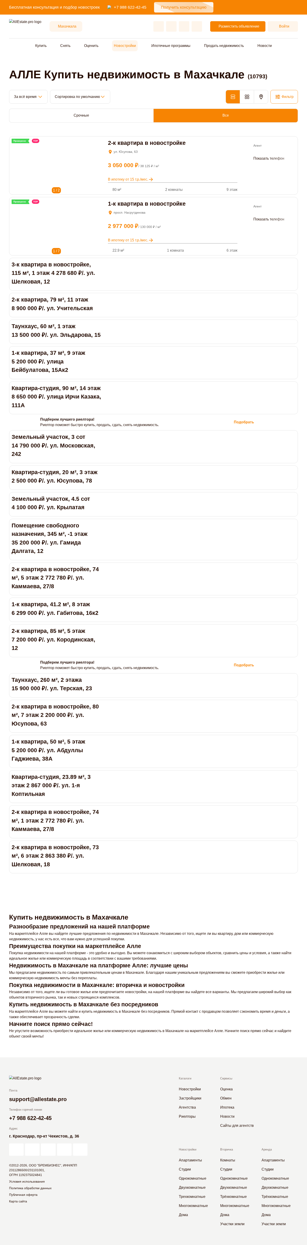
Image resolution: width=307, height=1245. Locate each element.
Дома (183, 1215)
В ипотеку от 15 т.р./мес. (128, 179)
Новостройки (125, 46)
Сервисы (226, 1078)
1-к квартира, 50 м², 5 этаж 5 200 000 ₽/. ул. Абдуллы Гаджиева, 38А (48, 750)
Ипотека (227, 1107)
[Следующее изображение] (21, 146)
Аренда (267, 1149)
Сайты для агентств (237, 1125)
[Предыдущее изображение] (15, 146)
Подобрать (244, 422)
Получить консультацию (184, 7)
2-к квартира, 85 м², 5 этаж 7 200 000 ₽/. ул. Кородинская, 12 (53, 639)
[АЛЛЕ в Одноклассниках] (64, 1149)
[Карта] (261, 97)
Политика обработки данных (30, 1188)
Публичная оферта (23, 1194)
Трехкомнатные (192, 1197)
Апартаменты (190, 1160)
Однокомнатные (192, 1178)
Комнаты (227, 1160)
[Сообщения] (184, 26)
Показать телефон (268, 158)
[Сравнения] (171, 26)
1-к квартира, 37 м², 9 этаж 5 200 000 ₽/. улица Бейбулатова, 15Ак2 (48, 361)
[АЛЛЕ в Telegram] (80, 1149)
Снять (65, 46)
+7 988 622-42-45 (130, 7)
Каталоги (185, 1078)
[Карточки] (247, 97)
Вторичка (226, 1149)
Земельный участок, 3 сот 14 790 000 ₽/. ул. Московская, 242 (53, 445)
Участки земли (232, 1224)
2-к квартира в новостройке (147, 143)
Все (225, 115)
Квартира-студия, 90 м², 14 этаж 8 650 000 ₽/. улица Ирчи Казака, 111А (56, 396)
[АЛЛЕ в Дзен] (32, 1149)
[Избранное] (158, 26)
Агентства (187, 1107)
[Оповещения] (197, 26)
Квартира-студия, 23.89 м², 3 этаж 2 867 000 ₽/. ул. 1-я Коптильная (51, 785)
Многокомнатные (193, 1206)
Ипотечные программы (170, 46)
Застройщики (190, 1098)
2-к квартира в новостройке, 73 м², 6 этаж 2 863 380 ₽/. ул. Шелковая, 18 (55, 855)
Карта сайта (18, 1201)
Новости (264, 46)
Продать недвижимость (224, 46)
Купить (41, 46)
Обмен (226, 1098)
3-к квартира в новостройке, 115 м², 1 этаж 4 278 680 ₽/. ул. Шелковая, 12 (53, 273)
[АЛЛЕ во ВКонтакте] (48, 1149)
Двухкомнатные (192, 1187)
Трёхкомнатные (233, 1197)
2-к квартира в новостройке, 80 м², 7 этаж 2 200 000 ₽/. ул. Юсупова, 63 (55, 715)
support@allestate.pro (38, 1099)
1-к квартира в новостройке (147, 203)
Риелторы (187, 1116)
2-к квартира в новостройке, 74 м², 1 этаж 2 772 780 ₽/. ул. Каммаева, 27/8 (55, 820)
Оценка (226, 1089)
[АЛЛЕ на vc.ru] (16, 1149)
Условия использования (27, 1181)
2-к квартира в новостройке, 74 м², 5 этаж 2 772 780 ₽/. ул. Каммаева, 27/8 (55, 577)
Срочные (81, 115)
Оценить (91, 46)
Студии (185, 1169)
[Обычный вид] (233, 97)
